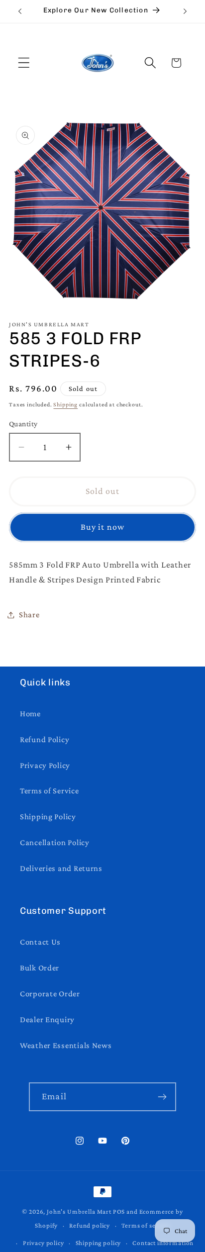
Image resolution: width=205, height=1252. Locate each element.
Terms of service (145, 1225)
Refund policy (89, 1225)
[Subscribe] (162, 1096)
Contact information (163, 1243)
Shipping (65, 404)
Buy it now (103, 527)
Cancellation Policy (55, 842)
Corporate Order (50, 993)
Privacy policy (43, 1243)
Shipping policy (98, 1243)
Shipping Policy (48, 816)
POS (119, 1211)
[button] (24, 63)
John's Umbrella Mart (79, 1211)
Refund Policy (44, 739)
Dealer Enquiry (47, 1019)
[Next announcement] (185, 11)
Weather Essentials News (66, 1045)
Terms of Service (49, 790)
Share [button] (29, 614)
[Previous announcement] (20, 11)
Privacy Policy (45, 765)
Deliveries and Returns (61, 868)
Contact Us (40, 942)
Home (30, 713)
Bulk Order (39, 967)
